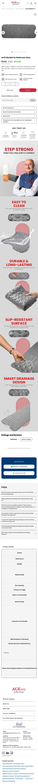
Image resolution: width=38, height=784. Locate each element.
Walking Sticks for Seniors (10, 773)
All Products (10, 9)
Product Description (8, 108)
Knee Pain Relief (7, 763)
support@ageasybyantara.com (11, 733)
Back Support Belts (27, 766)
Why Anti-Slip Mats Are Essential (12, 112)
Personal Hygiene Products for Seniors (14, 768)
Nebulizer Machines (8, 778)
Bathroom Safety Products (10, 771)
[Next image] (36, 32)
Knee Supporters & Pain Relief (11, 766)
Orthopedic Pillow (18, 763)
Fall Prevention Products (26, 773)
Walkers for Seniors (8, 776)
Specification (6, 116)
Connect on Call (20, 473)
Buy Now (28, 90)
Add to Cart (10, 90)
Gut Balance (19, 778)
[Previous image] (3, 32)
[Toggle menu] (3, 3)
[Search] (27, 3)
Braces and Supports (8, 781)
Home (3, 9)
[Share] (35, 14)
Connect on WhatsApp (20, 467)
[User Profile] (31, 3)
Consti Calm (29, 778)
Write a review (26, 439)
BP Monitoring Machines (22, 776)
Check (33, 100)
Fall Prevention (19, 9)
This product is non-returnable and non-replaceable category (17, 120)
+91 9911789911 (27, 733)
